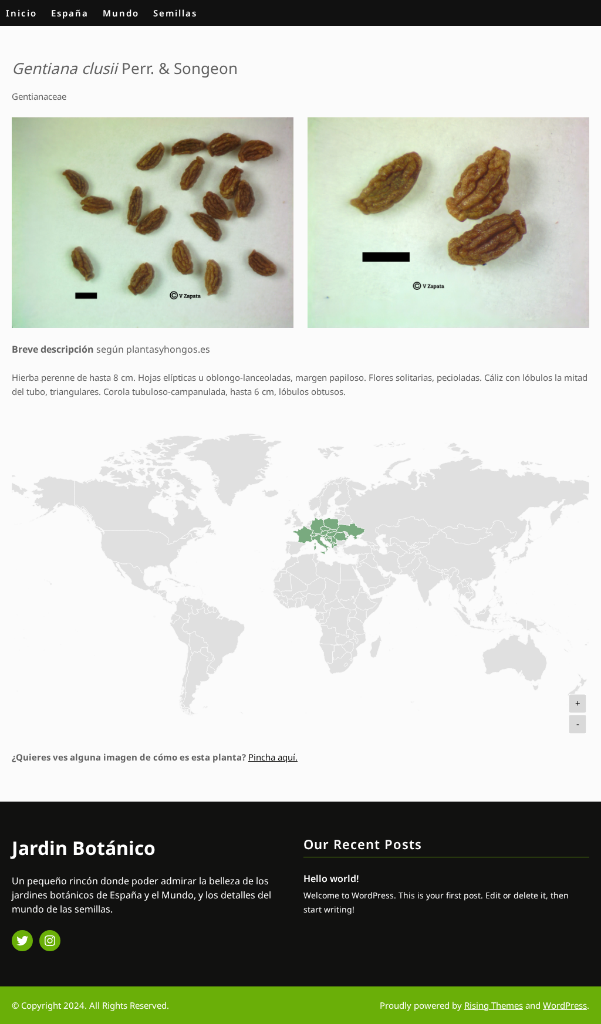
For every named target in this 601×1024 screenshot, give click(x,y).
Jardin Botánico (84, 847)
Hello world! (331, 878)
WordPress (565, 1005)
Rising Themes (493, 1005)
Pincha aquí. (273, 757)
